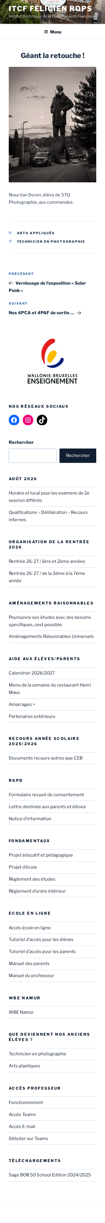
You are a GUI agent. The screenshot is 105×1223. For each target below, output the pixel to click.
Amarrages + (22, 704)
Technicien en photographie (51, 241)
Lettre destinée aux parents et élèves (47, 806)
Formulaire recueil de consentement (46, 794)
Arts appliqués (36, 233)
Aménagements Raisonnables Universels (51, 636)
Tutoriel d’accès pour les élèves (41, 939)
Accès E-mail (22, 1126)
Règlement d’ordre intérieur (37, 891)
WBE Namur (21, 1012)
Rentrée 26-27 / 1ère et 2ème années (47, 561)
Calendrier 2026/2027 (32, 673)
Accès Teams (22, 1114)
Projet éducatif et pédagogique (41, 855)
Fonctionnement (26, 1102)
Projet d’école (23, 867)
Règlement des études (32, 879)
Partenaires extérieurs (32, 716)
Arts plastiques (24, 1066)
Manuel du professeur (31, 975)
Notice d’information (30, 818)
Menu (55, 31)
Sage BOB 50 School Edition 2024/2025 (50, 1175)
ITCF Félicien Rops (50, 8)
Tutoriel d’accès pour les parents (42, 951)
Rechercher (78, 455)
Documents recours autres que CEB (46, 758)
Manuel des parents (29, 963)
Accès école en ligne (30, 927)
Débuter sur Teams (28, 1138)
